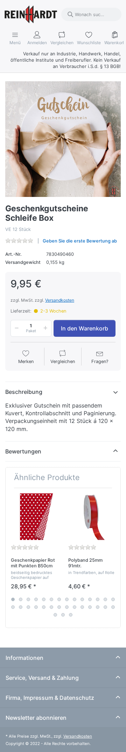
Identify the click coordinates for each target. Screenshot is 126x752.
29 (55, 614)
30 (63, 614)
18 (36, 607)
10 (82, 599)
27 (105, 607)
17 (28, 607)
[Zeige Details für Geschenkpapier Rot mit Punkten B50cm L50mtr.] (34, 516)
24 (82, 607)
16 (20, 607)
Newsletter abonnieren (36, 717)
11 (90, 599)
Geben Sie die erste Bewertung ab (80, 241)
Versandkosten (59, 300)
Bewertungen (23, 451)
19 (44, 607)
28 (113, 607)
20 (51, 607)
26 (97, 607)
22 (67, 607)
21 (59, 607)
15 (13, 607)
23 (74, 607)
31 (70, 614)
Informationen (24, 657)
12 (97, 599)
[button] (15, 328)
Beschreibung (23, 391)
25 (90, 607)
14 (113, 599)
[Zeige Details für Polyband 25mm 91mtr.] (91, 516)
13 (105, 599)
